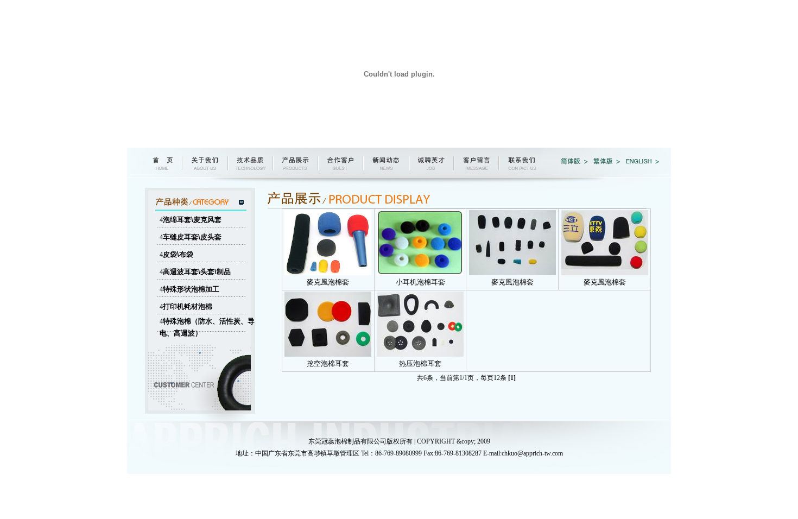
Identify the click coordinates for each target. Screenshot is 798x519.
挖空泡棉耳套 (328, 364)
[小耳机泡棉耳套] (420, 273)
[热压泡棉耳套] (420, 354)
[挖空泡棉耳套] (327, 354)
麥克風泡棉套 (328, 282)
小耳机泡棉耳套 (420, 282)
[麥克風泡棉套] (327, 273)
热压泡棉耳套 (420, 364)
